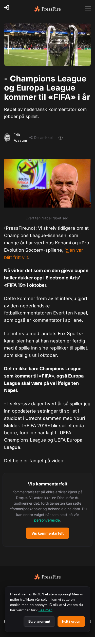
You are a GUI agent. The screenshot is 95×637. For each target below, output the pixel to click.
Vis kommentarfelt (47, 533)
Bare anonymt (39, 621)
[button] (47, 510)
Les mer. (45, 610)
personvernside (47, 520)
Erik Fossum (20, 137)
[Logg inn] (8, 9)
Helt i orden (71, 621)
